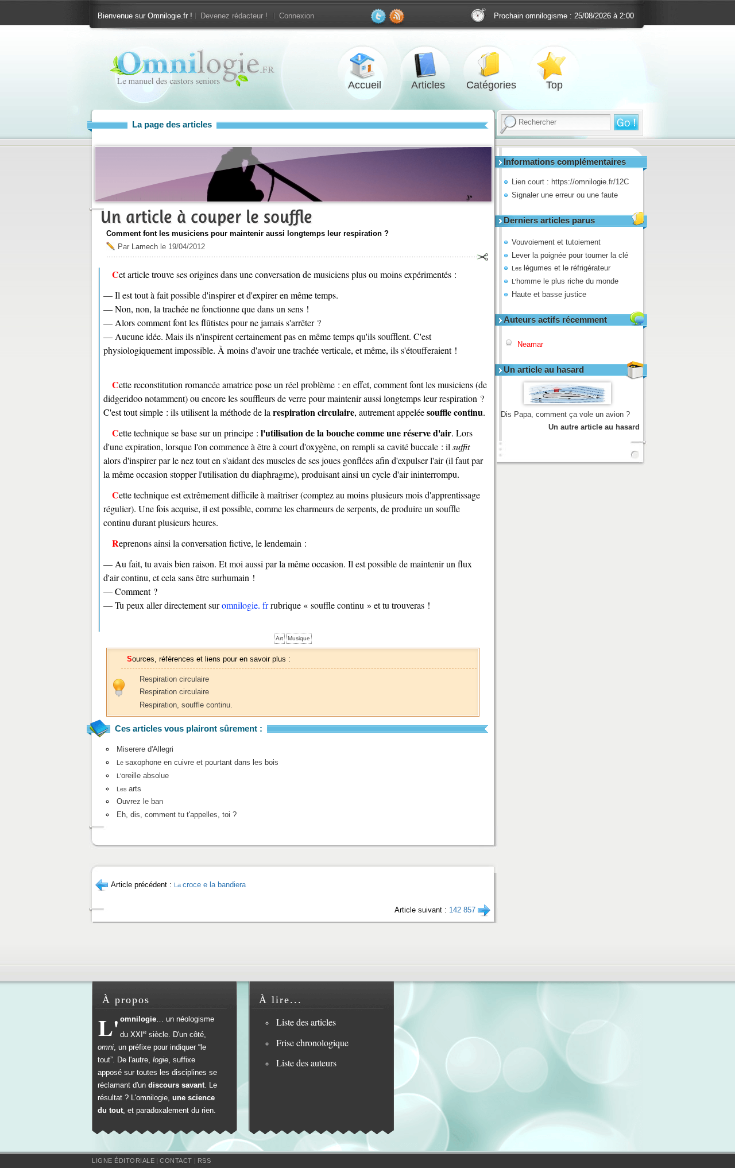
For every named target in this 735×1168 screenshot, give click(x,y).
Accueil (364, 65)
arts (129, 788)
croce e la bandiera (210, 884)
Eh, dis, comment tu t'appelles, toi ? (177, 814)
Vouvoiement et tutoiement (556, 242)
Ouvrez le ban (140, 801)
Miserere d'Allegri (145, 749)
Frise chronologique (312, 1042)
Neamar (530, 344)
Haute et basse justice (549, 294)
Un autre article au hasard (594, 427)
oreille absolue (143, 775)
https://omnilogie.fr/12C (590, 181)
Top (554, 65)
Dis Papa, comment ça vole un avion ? (565, 414)
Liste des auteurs (306, 1063)
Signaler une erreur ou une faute (565, 195)
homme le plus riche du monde (565, 281)
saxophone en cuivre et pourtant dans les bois (197, 762)
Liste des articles (306, 1022)
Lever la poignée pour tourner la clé (570, 255)
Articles (428, 65)
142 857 (462, 910)
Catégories (491, 65)
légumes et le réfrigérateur (561, 268)
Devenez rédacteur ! (234, 15)
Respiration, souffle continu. (186, 705)
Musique (299, 638)
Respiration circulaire (174, 679)
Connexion (296, 15)
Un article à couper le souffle (206, 216)
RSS (204, 1160)
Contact (176, 1160)
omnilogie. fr (245, 605)
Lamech (144, 246)
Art (279, 638)
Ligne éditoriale (123, 1160)
